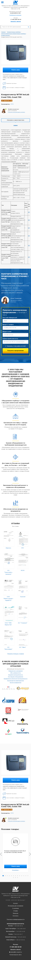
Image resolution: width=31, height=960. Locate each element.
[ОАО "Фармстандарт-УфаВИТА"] (8, 587)
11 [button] (24, 876)
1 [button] (3, 876)
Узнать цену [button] (15, 70)
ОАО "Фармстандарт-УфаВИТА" (8, 598)
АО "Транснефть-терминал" (8, 572)
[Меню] (2, 2)
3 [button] (7, 876)
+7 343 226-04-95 (20, 931)
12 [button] (26, 876)
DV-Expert (15, 3)
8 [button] (18, 876)
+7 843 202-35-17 (18, 934)
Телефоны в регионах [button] (15, 15)
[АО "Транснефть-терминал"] (8, 561)
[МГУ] (23, 538)
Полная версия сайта (15, 954)
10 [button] (22, 876)
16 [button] (18, 878)
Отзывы (15, 910)
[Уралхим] (23, 587)
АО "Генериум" (22, 622)
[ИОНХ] (23, 561)
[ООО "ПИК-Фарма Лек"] (8, 613)
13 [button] (28, 876)
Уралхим (22, 596)
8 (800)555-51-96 (15, 13)
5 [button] (11, 876)
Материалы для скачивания (15, 905)
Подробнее (15, 870)
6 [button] (13, 876)
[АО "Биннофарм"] (8, 637)
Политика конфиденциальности (15, 919)
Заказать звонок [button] (16, 21)
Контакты (15, 915)
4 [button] (9, 876)
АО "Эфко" (22, 647)
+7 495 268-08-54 (15, 19)
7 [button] (15, 876)
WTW (12, 104)
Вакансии (15, 913)
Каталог (15, 903)
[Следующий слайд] (30, 854)
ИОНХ (22, 570)
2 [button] (5, 876)
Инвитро (8, 548)
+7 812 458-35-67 (21, 928)
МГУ (22, 548)
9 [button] (20, 876)
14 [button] (13, 878)
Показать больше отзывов (15, 653)
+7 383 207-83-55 (20, 939)
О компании (15, 908)
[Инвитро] (8, 538)
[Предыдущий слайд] (1, 854)
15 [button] (15, 878)
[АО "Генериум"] (23, 613)
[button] (16, 112)
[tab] (15, 120)
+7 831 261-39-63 (21, 937)
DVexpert (15, 889)
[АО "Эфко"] (23, 637)
